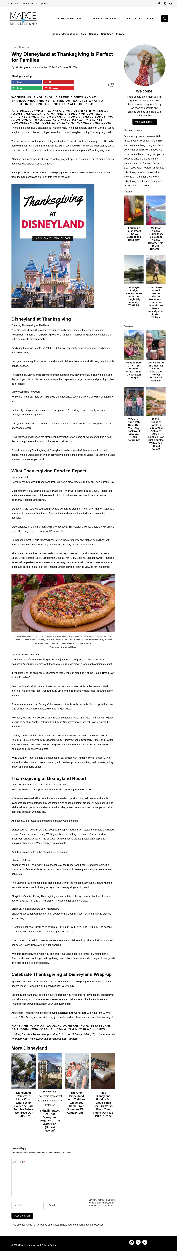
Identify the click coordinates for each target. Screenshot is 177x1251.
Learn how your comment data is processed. (79, 1224)
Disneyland (24, 47)
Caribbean (107, 34)
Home (14, 47)
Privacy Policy (49, 1245)
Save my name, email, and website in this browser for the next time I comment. (102, 1203)
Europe (120, 34)
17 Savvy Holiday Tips (84, 1034)
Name (17, 1205)
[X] (138, 1242)
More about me (143, 121)
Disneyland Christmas (73, 1012)
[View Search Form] (164, 18)
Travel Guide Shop (142, 18)
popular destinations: (65, 34)
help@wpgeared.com (25, 67)
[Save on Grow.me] (78, 82)
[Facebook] (159, 3)
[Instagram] (164, 3)
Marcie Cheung (64, 113)
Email (52, 1205)
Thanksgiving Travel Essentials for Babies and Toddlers (44, 1038)
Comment (19, 1161)
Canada (93, 34)
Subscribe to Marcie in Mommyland (27, 3)
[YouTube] (170, 3)
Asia (83, 34)
